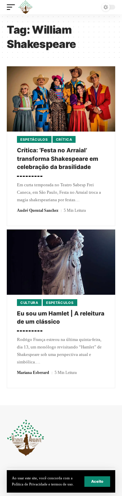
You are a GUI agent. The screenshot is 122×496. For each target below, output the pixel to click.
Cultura (29, 303)
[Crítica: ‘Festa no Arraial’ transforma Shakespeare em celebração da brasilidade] (61, 99)
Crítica (64, 139)
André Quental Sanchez (37, 210)
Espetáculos (34, 139)
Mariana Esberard (33, 372)
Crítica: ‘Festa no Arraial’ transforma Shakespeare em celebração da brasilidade (57, 158)
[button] (97, 481)
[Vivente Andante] (25, 7)
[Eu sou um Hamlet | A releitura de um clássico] (61, 262)
